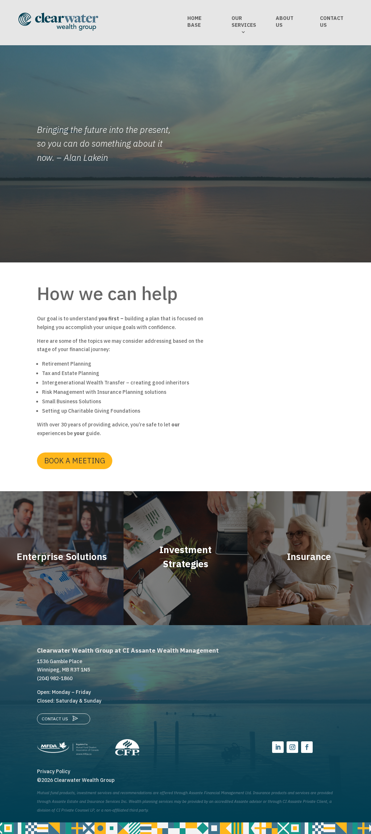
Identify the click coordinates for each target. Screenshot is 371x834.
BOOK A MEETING (74, 461)
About (284, 21)
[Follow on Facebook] (307, 747)
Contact (331, 21)
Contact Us (55, 718)
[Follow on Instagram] (292, 747)
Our (244, 21)
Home (194, 21)
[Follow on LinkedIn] (278, 747)
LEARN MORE (62, 581)
